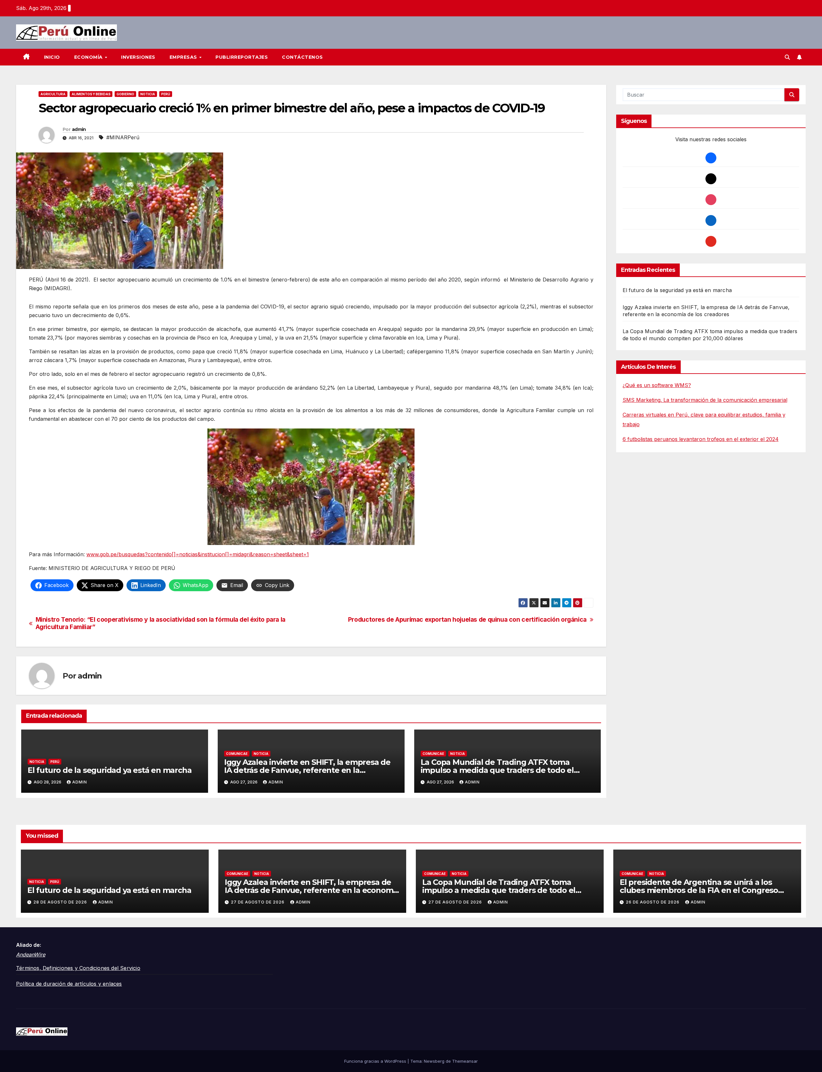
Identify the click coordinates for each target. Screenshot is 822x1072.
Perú (165, 94)
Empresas (184, 57)
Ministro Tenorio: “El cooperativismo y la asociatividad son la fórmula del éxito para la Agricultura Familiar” (160, 623)
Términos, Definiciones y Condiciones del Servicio (78, 968)
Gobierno (125, 94)
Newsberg (434, 1061)
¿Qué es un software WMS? (657, 385)
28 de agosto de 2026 (60, 902)
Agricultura (53, 94)
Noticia (147, 94)
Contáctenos (302, 57)
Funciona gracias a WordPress (375, 1061)
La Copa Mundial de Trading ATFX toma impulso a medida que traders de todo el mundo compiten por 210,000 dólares (497, 770)
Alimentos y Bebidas (91, 94)
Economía (89, 57)
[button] (787, 57)
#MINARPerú (122, 137)
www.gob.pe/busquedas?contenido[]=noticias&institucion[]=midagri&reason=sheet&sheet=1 (197, 554)
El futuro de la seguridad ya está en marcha (109, 770)
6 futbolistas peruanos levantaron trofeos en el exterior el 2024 (701, 439)
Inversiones (138, 57)
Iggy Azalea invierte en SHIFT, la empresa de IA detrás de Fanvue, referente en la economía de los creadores (307, 770)
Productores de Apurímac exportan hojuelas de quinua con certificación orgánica (467, 619)
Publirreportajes (241, 57)
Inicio (52, 57)
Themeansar (465, 1061)
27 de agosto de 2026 (258, 902)
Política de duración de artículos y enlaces (69, 984)
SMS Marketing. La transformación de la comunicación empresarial (705, 400)
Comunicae (237, 754)
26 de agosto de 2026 (653, 902)
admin (79, 129)
